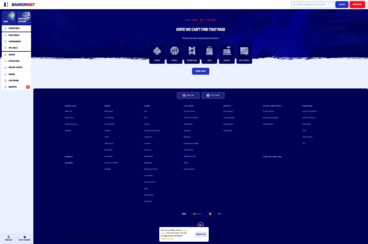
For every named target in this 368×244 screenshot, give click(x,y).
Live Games (148, 175)
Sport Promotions (309, 118)
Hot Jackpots (228, 111)
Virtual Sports (110, 124)
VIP (304, 143)
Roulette (187, 131)
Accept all (201, 234)
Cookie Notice (268, 124)
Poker (186, 163)
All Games (148, 201)
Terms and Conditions (272, 157)
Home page (200, 71)
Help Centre (69, 118)
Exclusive (147, 150)
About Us (68, 111)
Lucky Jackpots (229, 118)
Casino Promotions (310, 111)
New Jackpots (228, 124)
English (190, 95)
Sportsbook (109, 111)
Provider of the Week (152, 131)
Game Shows (188, 150)
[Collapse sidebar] (6, 5)
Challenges (307, 124)
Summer (147, 143)
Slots (146, 188)
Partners (69, 163)
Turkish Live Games (191, 118)
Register (357, 4)
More (219, 214)
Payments (69, 157)
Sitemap (68, 131)
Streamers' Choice (151, 169)
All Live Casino (189, 169)
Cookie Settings (167, 239)
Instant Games (149, 182)
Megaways (148, 163)
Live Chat (215, 95)
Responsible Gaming (270, 118)
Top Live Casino (189, 111)
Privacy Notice (268, 111)
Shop (304, 131)
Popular (147, 124)
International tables (191, 143)
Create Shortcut (71, 124)
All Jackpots (227, 131)
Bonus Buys (148, 156)
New (145, 118)
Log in (342, 4)
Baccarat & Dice (190, 156)
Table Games (149, 195)
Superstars (148, 137)
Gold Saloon (188, 124)
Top (145, 111)
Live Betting (109, 118)
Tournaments (308, 137)
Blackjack (187, 137)
